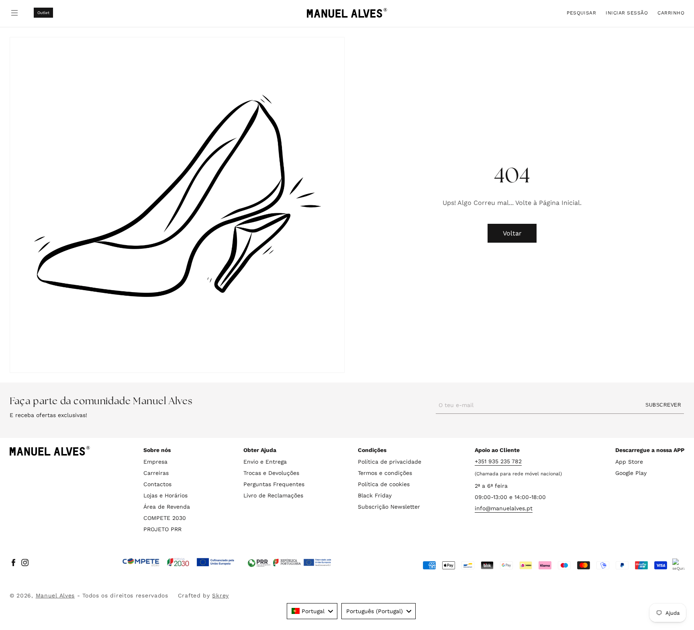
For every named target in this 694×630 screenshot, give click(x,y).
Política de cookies (384, 484)
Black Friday (375, 495)
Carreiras (156, 473)
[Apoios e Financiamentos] (178, 562)
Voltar (512, 233)
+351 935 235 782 (498, 461)
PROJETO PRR (162, 529)
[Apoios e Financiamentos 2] (289, 562)
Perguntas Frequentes (273, 484)
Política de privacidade (389, 461)
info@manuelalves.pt (504, 508)
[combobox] (312, 611)
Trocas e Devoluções (271, 473)
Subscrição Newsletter (389, 506)
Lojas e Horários (165, 495)
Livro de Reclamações (273, 495)
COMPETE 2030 (164, 518)
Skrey (220, 595)
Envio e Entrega (265, 461)
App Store (629, 461)
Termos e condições (385, 473)
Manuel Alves (55, 595)
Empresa (155, 461)
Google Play (631, 473)
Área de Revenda (166, 506)
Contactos (157, 484)
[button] (581, 12)
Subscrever (663, 405)
